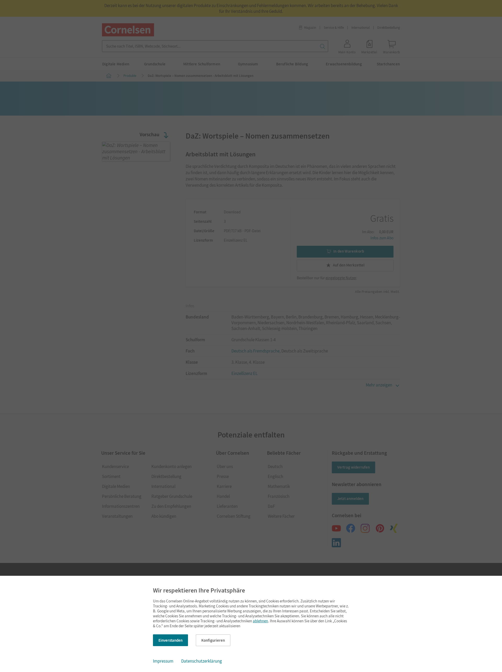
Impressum (163, 661)
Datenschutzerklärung (201, 661)
